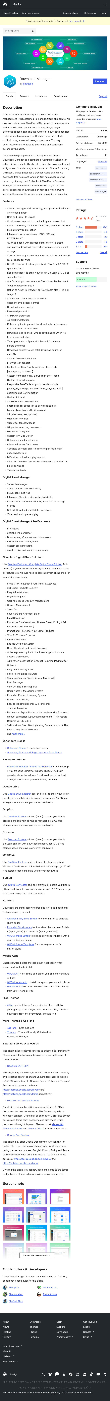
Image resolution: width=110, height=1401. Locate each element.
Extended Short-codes (19, 927)
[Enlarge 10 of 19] (20, 1246)
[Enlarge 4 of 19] (20, 1210)
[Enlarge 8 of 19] (43, 1228)
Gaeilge (13, 1374)
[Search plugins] (33, 31)
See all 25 (102, 161)
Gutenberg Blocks (16, 748)
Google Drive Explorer (19, 793)
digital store (101, 168)
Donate (88, 1331)
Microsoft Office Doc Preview (23, 1100)
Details (9, 96)
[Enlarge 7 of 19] (20, 1228)
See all (103, 252)
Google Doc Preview (18, 1135)
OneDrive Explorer (17, 862)
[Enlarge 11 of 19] (43, 1246)
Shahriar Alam (16, 1294)
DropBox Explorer (17, 816)
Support (103, 96)
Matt (7, 1351)
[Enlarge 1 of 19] (20, 1192)
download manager (98, 180)
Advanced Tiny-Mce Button (22, 918)
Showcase (35, 1321)
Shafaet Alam (16, 1301)
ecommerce (101, 185)
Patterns (34, 1336)
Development (61, 96)
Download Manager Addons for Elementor (29, 766)
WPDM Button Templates (20, 944)
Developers (62, 1331)
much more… (18, 733)
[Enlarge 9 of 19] (66, 1228)
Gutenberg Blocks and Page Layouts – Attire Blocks (34, 752)
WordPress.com (12, 1346)
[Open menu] (105, 4)
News (6, 1326)
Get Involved (90, 1321)
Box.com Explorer (17, 839)
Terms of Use (35, 1128)
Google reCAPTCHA (17, 1065)
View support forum (86, 286)
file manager (100, 191)
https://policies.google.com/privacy (21, 1089)
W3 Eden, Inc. (50, 1287)
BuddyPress (10, 1361)
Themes (11, 1032)
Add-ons (11, 1027)
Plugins (33, 1331)
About (6, 1321)
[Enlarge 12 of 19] (66, 1246)
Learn (59, 1321)
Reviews (24, 96)
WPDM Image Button (18, 935)
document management (98, 174)
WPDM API (13, 973)
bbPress (8, 1356)
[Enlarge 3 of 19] (66, 1192)
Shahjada (28, 83)
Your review (82, 252)
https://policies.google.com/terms (20, 1094)
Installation (41, 96)
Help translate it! (77, 21)
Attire (10, 1005)
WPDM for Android (17, 982)
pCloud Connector (17, 884)
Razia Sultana (50, 1294)
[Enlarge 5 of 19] (43, 1210)
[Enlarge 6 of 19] (66, 1210)
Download (100, 81)
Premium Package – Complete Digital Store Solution (35, 564)
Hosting (7, 1331)
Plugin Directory (10, 13)
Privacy (7, 1336)
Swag (87, 1336)
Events (87, 1326)
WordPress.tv (64, 1336)
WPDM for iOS (15, 986)
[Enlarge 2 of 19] (43, 1192)
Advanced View (84, 199)
